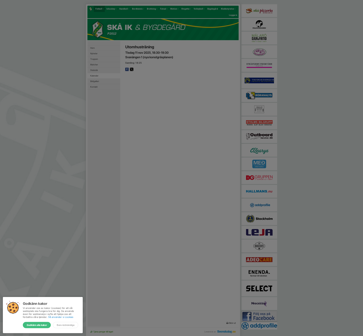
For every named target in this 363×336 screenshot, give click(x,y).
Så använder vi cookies (60, 317)
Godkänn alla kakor (37, 325)
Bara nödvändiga (65, 325)
